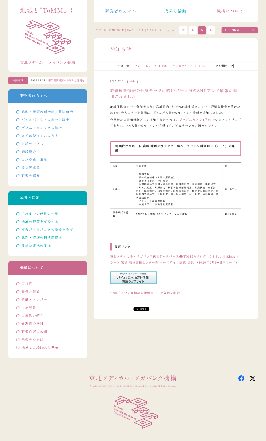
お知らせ (18, 80)
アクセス (101, 30)
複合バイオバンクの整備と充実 (47, 230)
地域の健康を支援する (39, 222)
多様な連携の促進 (36, 246)
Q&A (130, 30)
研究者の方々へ (121, 11)
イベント (204, 66)
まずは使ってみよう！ (39, 136)
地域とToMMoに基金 (40, 347)
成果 (165, 66)
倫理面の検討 (32, 323)
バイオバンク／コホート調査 (45, 120)
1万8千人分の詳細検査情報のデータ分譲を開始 (145, 293)
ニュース (151, 66)
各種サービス (32, 144)
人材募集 (28, 307)
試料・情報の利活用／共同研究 (47, 112)
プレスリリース (183, 66)
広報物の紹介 (32, 316)
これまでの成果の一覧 (39, 214)
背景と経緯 (30, 292)
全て (137, 66)
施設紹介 (28, 152)
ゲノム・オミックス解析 (41, 128)
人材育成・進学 (34, 160)
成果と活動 (175, 11)
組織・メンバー (34, 300)
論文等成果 (30, 168)
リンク (140, 30)
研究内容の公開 (34, 331)
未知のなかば (32, 339)
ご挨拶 (26, 284)
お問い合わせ (116, 30)
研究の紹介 (30, 175)
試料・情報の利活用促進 (41, 237)
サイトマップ (154, 30)
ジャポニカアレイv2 (195, 119)
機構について (230, 11)
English (169, 30)
